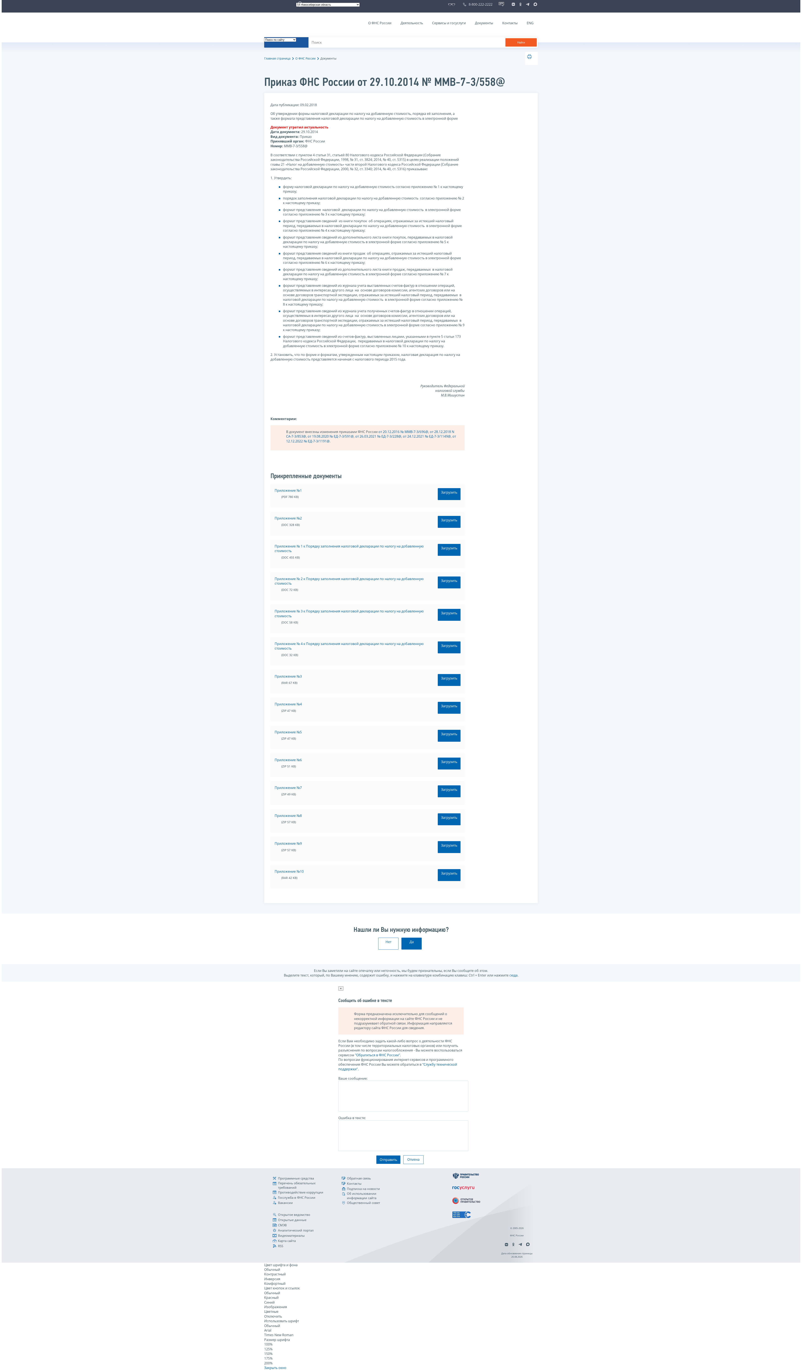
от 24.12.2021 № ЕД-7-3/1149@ (427, 436)
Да (412, 942)
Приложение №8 (288, 815)
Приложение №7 (288, 787)
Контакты (510, 23)
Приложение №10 (289, 871)
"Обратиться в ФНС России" (377, 1055)
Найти (521, 42)
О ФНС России (379, 23)
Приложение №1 (288, 490)
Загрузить (449, 492)
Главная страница (277, 58)
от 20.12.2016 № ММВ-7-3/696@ (403, 431)
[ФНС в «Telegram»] (527, 4)
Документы (484, 23)
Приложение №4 (288, 704)
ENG (530, 23)
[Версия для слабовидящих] (452, 4)
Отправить (388, 1159)
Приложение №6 (288, 760)
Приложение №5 (288, 732)
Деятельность (412, 23)
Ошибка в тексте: (352, 1118)
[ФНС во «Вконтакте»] (513, 4)
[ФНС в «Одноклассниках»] (520, 4)
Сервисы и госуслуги (449, 23)
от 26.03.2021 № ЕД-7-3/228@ (378, 436)
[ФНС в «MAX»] (535, 4)
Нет (388, 942)
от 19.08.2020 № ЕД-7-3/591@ (331, 436)
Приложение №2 (288, 518)
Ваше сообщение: (353, 1078)
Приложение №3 (288, 676)
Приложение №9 (288, 843)
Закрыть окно (275, 1367)
